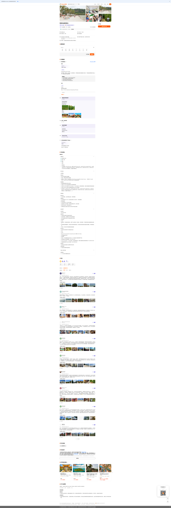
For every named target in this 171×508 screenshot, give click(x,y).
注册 (107, 4)
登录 (110, 4)
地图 (64, 235)
